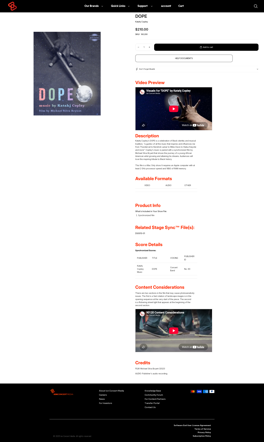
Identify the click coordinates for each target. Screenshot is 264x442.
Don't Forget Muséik (147, 69)
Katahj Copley (141, 22)
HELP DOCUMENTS (184, 58)
